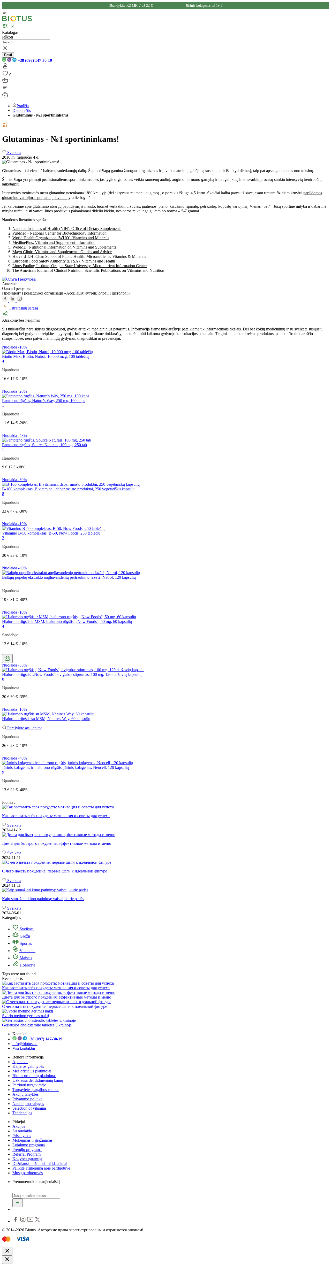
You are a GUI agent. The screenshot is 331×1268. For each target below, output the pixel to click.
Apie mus (20, 1062)
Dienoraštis (21, 110)
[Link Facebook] (16, 1221)
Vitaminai (27, 950)
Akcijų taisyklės (25, 1094)
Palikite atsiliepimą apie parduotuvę (41, 1168)
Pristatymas (21, 1135)
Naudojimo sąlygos (28, 1103)
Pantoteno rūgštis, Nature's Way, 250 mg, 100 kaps (43, 400)
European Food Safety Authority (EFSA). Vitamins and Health (63, 261)
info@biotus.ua (24, 1043)
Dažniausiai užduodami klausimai (39, 1163)
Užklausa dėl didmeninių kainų (37, 1080)
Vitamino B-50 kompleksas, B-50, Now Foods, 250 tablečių (51, 533)
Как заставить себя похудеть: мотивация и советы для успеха (56, 988)
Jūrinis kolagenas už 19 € (204, 5)
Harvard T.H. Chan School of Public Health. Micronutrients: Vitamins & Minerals (79, 256)
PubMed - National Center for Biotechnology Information (59, 233)
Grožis (25, 936)
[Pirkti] (7, 658)
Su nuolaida (22, 1131)
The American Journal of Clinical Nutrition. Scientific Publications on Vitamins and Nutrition (88, 270)
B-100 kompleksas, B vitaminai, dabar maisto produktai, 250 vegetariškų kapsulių (69, 489)
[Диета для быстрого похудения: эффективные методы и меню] (165, 834)
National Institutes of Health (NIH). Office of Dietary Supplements (66, 228)
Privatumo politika (27, 1099)
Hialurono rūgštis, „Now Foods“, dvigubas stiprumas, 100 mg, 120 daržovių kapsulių (71, 674)
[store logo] (17, 20)
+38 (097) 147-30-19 (34, 60)
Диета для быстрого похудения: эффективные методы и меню (56, 997)
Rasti (8, 55)
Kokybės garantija (27, 1159)
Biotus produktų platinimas (34, 1075)
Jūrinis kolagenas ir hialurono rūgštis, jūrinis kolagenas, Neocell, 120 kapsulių (65, 767)
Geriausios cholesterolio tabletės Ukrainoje (37, 1025)
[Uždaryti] (7, 1251)
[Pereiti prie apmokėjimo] (5, 82)
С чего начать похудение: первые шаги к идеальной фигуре (54, 1006)
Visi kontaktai (23, 1048)
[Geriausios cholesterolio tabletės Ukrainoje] (39, 1020)
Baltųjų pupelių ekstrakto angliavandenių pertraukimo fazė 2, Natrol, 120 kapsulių (69, 577)
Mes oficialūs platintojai (31, 1071)
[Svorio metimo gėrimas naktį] (27, 1011)
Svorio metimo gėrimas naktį (25, 1016)
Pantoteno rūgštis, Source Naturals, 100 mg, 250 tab (44, 445)
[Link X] (37, 1221)
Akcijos (18, 1126)
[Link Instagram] (23, 1221)
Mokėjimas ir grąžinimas (32, 1140)
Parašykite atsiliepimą (24, 728)
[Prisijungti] (5, 67)
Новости (27, 965)
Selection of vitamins (29, 1108)
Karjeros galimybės (28, 1066)
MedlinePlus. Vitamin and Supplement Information (53, 242)
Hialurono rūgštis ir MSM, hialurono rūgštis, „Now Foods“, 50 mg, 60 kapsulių (67, 621)
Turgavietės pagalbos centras (35, 1089)
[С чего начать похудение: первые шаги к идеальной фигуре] (165, 862)
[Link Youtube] (30, 1221)
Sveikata (26, 929)
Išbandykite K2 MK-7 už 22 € (131, 5)
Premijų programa (27, 1149)
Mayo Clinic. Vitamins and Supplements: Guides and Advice (62, 252)
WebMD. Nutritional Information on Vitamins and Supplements (64, 247)
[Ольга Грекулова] (19, 279)
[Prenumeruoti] (17, 1203)
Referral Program (26, 1154)
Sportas (25, 943)
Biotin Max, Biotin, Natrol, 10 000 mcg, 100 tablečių (45, 356)
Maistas (25, 958)
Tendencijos (22, 1113)
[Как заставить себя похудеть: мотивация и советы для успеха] (165, 807)
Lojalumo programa (28, 1145)
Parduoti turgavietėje (29, 1085)
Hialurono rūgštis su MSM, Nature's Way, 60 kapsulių (46, 718)
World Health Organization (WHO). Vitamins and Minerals (60, 238)
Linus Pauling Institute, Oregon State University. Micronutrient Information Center (79, 266)
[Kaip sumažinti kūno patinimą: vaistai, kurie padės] (165, 890)
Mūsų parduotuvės (27, 1173)
